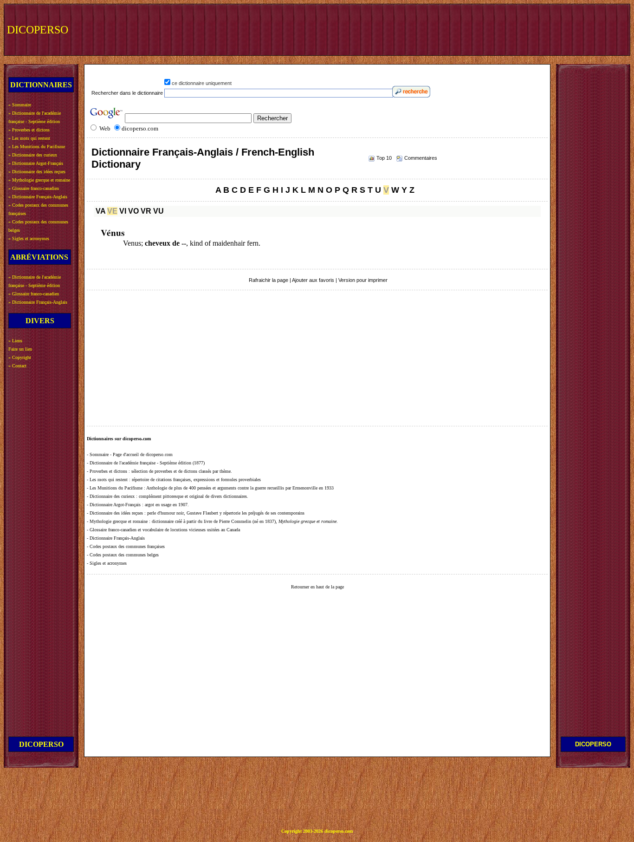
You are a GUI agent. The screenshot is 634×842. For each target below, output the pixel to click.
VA (100, 211)
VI (122, 211)
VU (158, 211)
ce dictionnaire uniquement (202, 83)
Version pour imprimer (363, 280)
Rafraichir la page (268, 280)
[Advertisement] (456, 29)
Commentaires (420, 158)
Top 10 (384, 158)
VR (146, 211)
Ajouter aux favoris (313, 280)
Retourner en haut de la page (317, 586)
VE (112, 211)
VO (133, 211)
